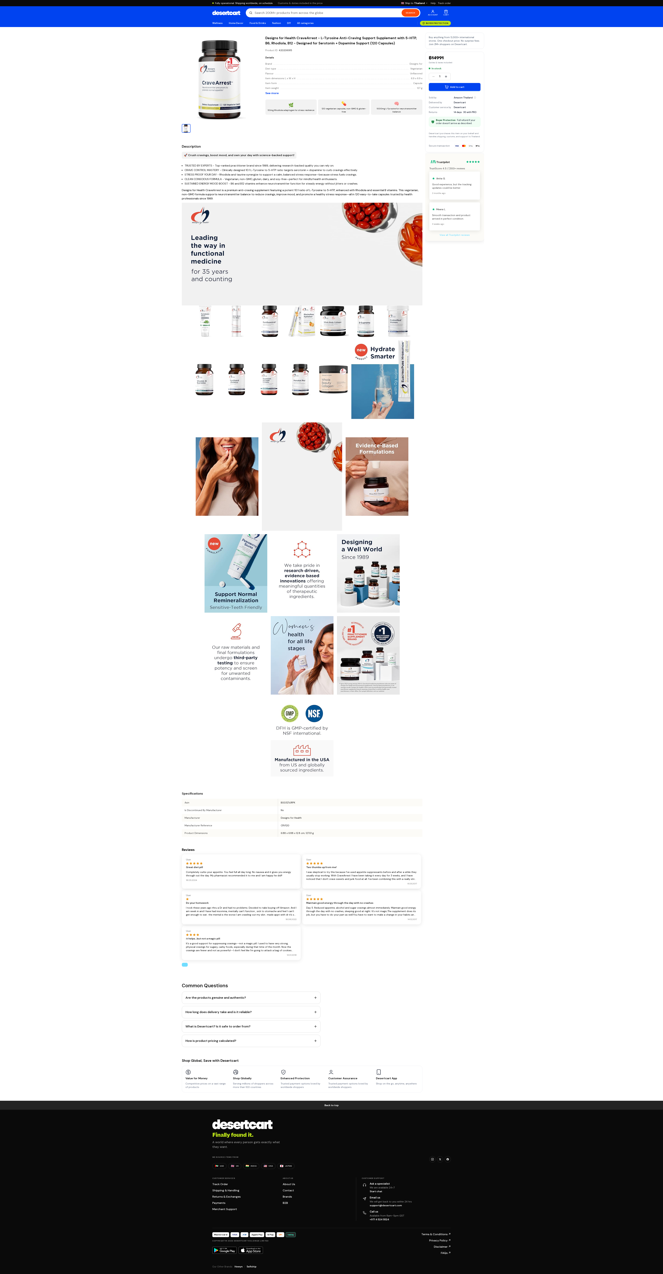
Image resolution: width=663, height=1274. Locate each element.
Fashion (276, 23)
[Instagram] (432, 1159)
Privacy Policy (440, 1240)
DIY (289, 23)
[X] (440, 1159)
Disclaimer (442, 1247)
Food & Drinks (258, 23)
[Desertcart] (226, 13)
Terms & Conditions (436, 1234)
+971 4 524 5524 (379, 1219)
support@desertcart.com (386, 1205)
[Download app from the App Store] (251, 1250)
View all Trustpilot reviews (455, 235)
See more (272, 93)
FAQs (446, 1253)
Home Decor (236, 23)
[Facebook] (448, 1159)
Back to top (331, 1105)
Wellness (217, 23)
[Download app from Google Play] (224, 1250)
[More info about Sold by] (474, 97)
